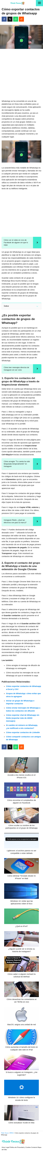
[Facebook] (4, 19)
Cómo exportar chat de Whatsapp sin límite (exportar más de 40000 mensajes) (22, 718)
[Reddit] (21, 19)
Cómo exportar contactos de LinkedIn (23, 732)
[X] (9, 19)
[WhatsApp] (15, 19)
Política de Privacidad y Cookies (20, 1147)
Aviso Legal (5, 1147)
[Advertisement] (21, 72)
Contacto (34, 1147)
